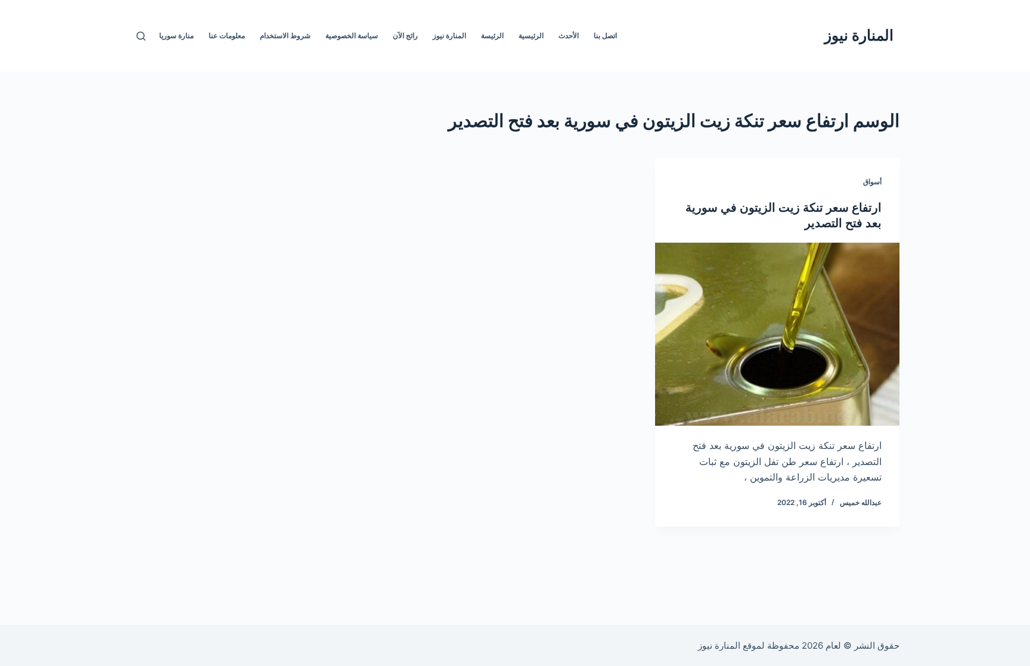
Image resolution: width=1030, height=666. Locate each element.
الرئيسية (531, 35)
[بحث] (140, 36)
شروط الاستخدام (285, 35)
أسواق (872, 181)
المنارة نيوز (859, 35)
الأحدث (569, 35)
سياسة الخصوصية (351, 35)
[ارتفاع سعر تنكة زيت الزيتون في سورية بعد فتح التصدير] (777, 334)
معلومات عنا (227, 35)
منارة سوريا (176, 35)
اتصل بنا (605, 35)
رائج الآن (405, 35)
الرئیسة (492, 35)
